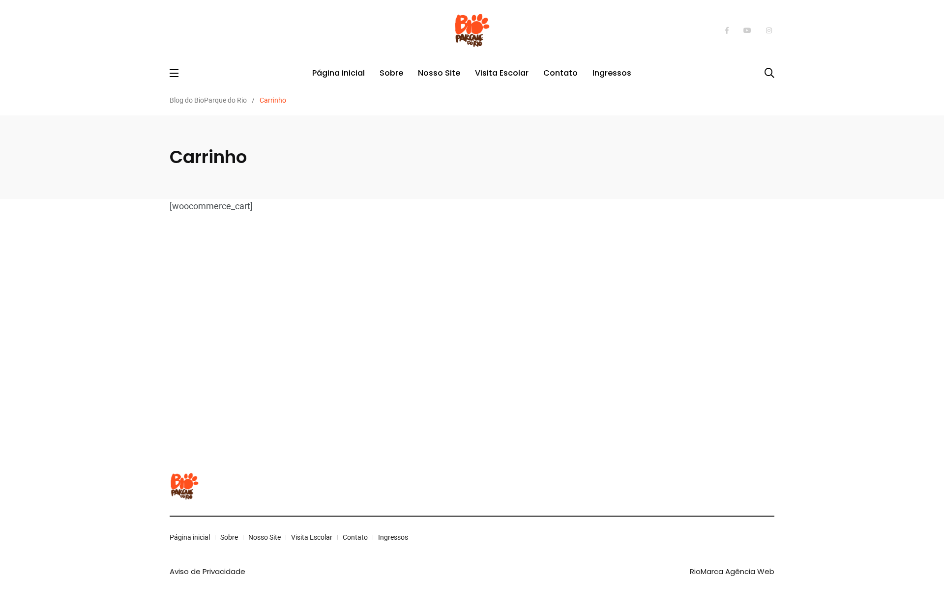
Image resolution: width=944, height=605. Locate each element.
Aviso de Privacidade (207, 571)
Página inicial (338, 73)
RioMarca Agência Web (732, 571)
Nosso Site (439, 73)
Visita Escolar (502, 73)
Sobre (391, 73)
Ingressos (611, 73)
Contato (560, 73)
